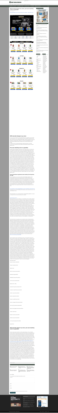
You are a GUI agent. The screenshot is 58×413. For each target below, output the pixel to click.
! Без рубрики (38, 55)
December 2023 (45, 66)
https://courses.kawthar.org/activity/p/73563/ (15, 234)
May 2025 (44, 63)
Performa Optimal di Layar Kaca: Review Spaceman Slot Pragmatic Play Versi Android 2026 (22, 371)
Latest (37, 23)
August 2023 (44, 67)
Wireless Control (39, 71)
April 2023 (44, 69)
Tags (44, 23)
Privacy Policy (46, 411)
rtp (0, 412)
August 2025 (44, 61)
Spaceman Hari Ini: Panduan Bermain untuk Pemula (13, 367)
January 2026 (44, 57)
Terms (48, 411)
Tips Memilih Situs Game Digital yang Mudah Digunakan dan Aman (22, 367)
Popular (39, 23)
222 (37, 57)
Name (11, 383)
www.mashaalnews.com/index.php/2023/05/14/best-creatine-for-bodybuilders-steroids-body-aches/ (22, 188)
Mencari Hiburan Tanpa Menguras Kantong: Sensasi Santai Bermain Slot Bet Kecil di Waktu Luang (30, 367)
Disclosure (43, 411)
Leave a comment (13, 362)
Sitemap (40, 411)
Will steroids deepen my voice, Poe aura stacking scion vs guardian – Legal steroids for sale (21, 12)
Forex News (38, 62)
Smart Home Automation (13, 411)
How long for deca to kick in (13, 197)
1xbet (37, 56)
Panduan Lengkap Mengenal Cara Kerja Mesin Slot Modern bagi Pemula (30, 371)
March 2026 (44, 55)
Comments (42, 23)
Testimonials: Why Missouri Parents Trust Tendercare (13, 370)
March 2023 (44, 70)
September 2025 (45, 60)
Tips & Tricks (38, 70)
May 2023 (44, 68)
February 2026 (44, 56)
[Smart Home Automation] (15, 1)
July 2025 (44, 62)
